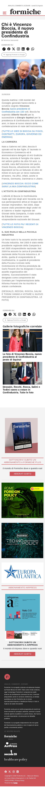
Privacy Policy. (20, 780)
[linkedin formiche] (18, 771)
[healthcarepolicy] (22, 759)
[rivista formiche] (23, 617)
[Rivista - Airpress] (22, 744)
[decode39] (22, 752)
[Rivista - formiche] (22, 737)
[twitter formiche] (10, 771)
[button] (5, 13)
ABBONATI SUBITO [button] (22, 474)
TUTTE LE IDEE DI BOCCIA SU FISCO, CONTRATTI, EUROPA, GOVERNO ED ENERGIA (22, 134)
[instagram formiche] (14, 771)
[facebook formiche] (6, 771)
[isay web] (15, 783)
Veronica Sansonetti (11, 40)
